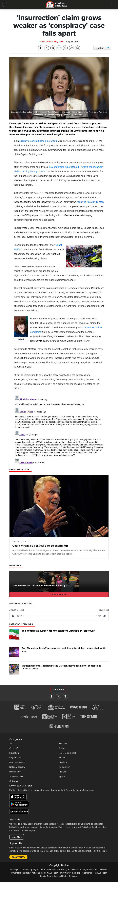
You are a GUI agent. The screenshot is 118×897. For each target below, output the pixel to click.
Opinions (13, 781)
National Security (17, 767)
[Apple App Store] (18, 797)
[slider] (59, 616)
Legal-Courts (15, 757)
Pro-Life (62, 771)
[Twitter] (58, 696)
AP (10, 743)
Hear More (104, 610)
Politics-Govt (15, 771)
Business (63, 743)
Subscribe (58, 689)
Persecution (64, 767)
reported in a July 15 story (90, 201)
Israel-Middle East (67, 753)
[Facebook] (51, 696)
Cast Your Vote (59, 594)
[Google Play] (19, 804)
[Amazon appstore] (19, 812)
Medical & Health (17, 762)
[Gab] (65, 696)
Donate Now (18, 857)
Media (62, 757)
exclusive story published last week (38, 140)
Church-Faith (15, 748)
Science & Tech (16, 776)
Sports (62, 776)
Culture (62, 748)
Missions (63, 762)
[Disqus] (59, 430)
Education (14, 753)
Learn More (17, 837)
